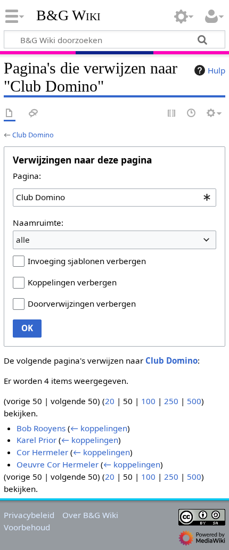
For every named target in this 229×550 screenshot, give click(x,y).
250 (171, 401)
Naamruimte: (38, 222)
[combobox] (114, 197)
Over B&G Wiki (90, 515)
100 (148, 401)
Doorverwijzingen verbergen (82, 303)
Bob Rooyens (41, 428)
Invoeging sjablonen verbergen (87, 261)
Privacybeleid (29, 515)
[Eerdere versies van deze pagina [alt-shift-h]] (192, 114)
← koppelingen (98, 428)
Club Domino (33, 134)
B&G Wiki (68, 15)
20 (109, 401)
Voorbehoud (27, 527)
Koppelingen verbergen (72, 282)
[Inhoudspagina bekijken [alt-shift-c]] (9, 114)
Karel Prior (36, 439)
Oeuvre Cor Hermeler (58, 464)
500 (194, 401)
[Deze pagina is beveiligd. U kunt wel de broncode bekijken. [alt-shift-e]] (172, 114)
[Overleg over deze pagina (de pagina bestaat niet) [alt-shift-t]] (33, 114)
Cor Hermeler (42, 452)
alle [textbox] (23, 239)
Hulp (216, 70)
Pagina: (27, 175)
